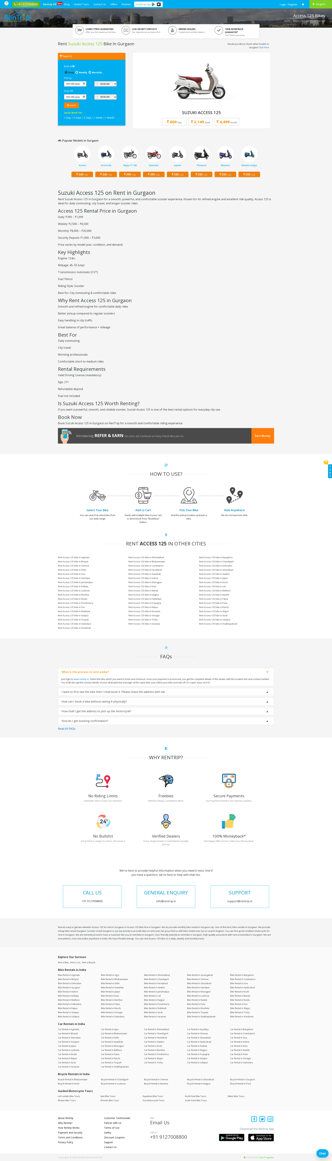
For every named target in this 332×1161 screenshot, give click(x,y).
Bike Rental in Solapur (68, 1012)
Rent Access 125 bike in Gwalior (214, 574)
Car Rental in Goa (238, 1037)
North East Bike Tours (195, 1096)
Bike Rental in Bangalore (242, 975)
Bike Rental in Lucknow (198, 995)
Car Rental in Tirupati (111, 1062)
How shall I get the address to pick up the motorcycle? (96, 711)
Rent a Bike (63, 962)
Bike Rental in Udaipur (69, 1016)
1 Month (109, 117)
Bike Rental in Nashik (197, 1000)
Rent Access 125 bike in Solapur (73, 615)
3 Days (77, 117)
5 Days (87, 117)
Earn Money (263, 436)
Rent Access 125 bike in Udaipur (214, 619)
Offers (113, 4)
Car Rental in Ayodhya (198, 1029)
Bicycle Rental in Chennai (156, 1079)
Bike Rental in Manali (240, 995)
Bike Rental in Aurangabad (200, 975)
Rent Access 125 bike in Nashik (214, 594)
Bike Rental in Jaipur (110, 991)
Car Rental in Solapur (197, 1058)
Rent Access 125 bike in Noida (72, 598)
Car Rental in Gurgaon (68, 1041)
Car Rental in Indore (240, 1041)
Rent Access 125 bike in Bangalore (216, 557)
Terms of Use (111, 1127)
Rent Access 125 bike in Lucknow (74, 590)
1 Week (98, 117)
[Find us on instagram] (270, 1119)
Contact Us (99, 4)
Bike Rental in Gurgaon (69, 987)
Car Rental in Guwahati (112, 1041)
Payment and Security (70, 1132)
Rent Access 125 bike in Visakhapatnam (218, 623)
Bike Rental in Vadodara (112, 1016)
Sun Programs (266, 1157)
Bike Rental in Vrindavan (241, 1016)
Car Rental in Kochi (153, 1045)
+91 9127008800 (168, 1137)
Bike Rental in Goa (239, 983)
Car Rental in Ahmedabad (156, 1029)
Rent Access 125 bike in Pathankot (145, 598)
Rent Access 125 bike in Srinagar (144, 615)
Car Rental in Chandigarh (156, 1033)
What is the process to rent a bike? (85, 672)
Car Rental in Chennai (197, 1033)
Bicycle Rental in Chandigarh (114, 1079)
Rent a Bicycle (88, 962)
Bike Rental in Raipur (68, 1008)
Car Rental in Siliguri (153, 1058)
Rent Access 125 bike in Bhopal (73, 561)
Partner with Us (112, 1123)
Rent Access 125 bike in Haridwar (74, 578)
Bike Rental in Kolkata (68, 995)
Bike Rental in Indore (68, 991)
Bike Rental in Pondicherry (156, 1004)
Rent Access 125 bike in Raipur (143, 607)
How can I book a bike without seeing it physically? (94, 701)
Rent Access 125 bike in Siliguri (214, 611)
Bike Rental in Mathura (69, 1000)
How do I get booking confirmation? (85, 721)
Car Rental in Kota (238, 1045)
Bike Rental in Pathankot (69, 1004)
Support (108, 1142)
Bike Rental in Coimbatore (243, 979)
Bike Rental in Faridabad (156, 983)
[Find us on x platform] (262, 1119)
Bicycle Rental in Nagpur (199, 1083)
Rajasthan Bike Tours (153, 1096)
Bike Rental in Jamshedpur (156, 991)
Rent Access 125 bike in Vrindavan (74, 627)
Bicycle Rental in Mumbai (156, 1083)
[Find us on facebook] (254, 1119)
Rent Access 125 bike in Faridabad (145, 569)
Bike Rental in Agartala (69, 975)
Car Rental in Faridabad (155, 1037)
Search (72, 105)
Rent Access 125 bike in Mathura (214, 590)
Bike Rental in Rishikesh (155, 1008)
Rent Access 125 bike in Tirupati (73, 619)
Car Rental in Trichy (153, 1062)
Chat (322, 1153)
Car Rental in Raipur (67, 1058)
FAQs (330, 471)
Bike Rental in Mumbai (111, 1000)
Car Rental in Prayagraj (198, 1054)
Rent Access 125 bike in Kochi (213, 582)
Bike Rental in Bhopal (68, 979)
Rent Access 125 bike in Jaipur (213, 578)
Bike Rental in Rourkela (198, 1008)
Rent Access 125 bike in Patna (213, 598)
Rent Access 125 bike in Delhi (72, 569)
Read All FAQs (66, 729)
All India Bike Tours (109, 1100)
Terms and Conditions (70, 1137)
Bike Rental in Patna (110, 1004)
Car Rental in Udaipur (197, 1062)
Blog (66, 4)
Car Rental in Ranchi (110, 1058)
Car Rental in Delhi (110, 1037)
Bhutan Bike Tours (67, 1100)
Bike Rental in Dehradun (69, 983)
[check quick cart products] (303, 4)
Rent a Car (75, 962)
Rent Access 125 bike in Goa (71, 574)
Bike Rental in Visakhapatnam (201, 1016)
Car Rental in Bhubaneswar (114, 1033)
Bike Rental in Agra (110, 975)
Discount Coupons (114, 1137)
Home (287, 20)
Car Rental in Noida (67, 1054)
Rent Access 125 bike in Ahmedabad (146, 557)
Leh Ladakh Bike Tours (69, 1096)
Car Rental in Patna (110, 1054)
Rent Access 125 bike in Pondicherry (75, 603)
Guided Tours (81, 4)
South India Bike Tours (196, 1100)
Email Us (159, 1122)
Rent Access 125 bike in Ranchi (214, 607)
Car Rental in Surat (67, 1062)
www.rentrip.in (81, 679)
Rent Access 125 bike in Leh (212, 586)
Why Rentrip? (65, 1123)
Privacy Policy (65, 1142)
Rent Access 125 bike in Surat (213, 615)
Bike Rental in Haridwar (198, 987)
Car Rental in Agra (109, 1029)
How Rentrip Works (69, 1127)
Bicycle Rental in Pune (240, 1083)
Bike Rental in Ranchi (111, 1008)
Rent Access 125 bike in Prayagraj (144, 603)
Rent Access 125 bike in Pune (213, 603)
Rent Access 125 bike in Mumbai (73, 594)
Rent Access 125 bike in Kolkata (73, 586)
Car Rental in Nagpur (197, 1050)
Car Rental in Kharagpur (112, 1045)
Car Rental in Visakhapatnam (115, 1066)
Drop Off (68, 90)
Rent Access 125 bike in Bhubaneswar (146, 561)
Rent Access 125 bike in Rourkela (144, 611)
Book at (68, 66)
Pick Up (68, 78)
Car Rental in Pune (239, 1054)
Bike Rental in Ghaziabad (199, 983)
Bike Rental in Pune (196, 1004)
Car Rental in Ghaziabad (199, 1037)
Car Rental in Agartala (68, 1029)
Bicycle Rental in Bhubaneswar (72, 1079)
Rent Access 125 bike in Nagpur (143, 594)
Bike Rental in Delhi (110, 983)
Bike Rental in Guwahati (112, 987)
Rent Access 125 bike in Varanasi (144, 623)
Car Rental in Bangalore (241, 1029)
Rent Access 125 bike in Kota (142, 586)
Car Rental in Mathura (111, 1050)
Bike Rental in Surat (153, 1012)
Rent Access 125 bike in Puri (71, 607)
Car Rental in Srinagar (240, 1058)
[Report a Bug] (244, 1157)
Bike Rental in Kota (110, 995)
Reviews (126, 4)
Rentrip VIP (50, 4)
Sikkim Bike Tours (235, 1096)
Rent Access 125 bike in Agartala (73, 557)
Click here (264, 47)
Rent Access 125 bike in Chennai (73, 565)
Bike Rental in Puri (238, 1004)
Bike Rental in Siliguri (240, 1008)
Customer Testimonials (117, 1118)
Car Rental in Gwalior (154, 1041)
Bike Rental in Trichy (240, 1012)
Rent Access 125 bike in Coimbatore (146, 565)
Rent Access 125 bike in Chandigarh (216, 561)
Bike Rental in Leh (152, 995)
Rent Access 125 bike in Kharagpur (145, 582)
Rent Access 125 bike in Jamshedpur (75, 582)
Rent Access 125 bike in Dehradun (215, 565)
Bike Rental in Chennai (198, 979)
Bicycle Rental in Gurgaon (242, 1079)
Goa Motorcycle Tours (153, 1100)
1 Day (67, 117)
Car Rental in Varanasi (68, 1066)
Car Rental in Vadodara (241, 1062)
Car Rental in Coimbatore (242, 1033)
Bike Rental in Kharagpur (199, 991)
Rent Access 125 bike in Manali (143, 590)
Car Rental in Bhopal (68, 1033)
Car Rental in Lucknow (68, 1050)
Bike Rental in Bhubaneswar (114, 979)
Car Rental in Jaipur (67, 1045)
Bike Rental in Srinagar (112, 1012)
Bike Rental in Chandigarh (156, 979)
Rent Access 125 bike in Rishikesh (74, 611)
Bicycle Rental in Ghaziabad (200, 1079)
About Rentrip (65, 1118)
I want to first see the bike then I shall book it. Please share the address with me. (113, 692)
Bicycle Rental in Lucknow (113, 1083)
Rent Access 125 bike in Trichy (143, 619)
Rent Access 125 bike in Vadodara (74, 623)
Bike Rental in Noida (240, 1000)
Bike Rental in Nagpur (154, 1000)
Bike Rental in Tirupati (197, 1012)
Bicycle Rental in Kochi (68, 1083)
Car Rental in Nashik (240, 1050)
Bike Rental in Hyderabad (242, 987)
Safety (107, 1132)
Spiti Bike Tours (107, 1096)
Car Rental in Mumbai (154, 1050)
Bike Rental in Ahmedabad (157, 975)
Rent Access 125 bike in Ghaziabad (216, 569)
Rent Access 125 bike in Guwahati (144, 574)
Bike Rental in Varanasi (155, 1016)
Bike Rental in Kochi (239, 991)
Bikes (296, 20)
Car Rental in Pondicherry (156, 1054)
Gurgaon (306, 20)
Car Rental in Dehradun (69, 1037)
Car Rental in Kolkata (197, 1045)
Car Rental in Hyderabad (199, 1041)
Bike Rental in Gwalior (154, 987)
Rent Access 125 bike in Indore (143, 578)
